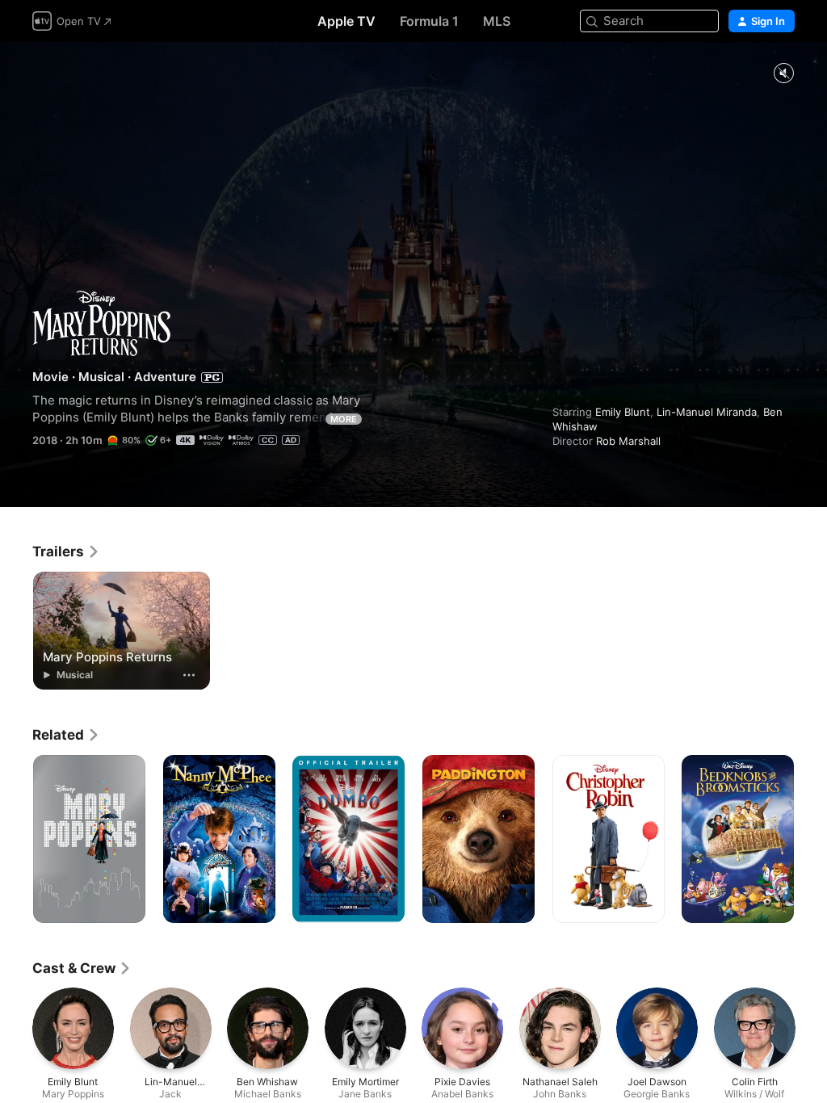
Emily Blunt (622, 411)
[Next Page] (811, 839)
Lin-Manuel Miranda (707, 411)
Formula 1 (429, 21)
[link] (66, 551)
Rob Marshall (628, 440)
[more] (189, 675)
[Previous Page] (16, 839)
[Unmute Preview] (783, 73)
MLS (496, 21)
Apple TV (346, 21)
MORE (343, 419)
